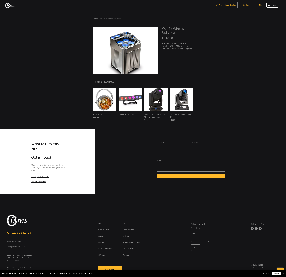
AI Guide (101, 255)
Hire (124, 223)
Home (95, 18)
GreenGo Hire (129, 248)
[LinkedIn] (38, 174)
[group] (143, 106)
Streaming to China (131, 242)
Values (101, 242)
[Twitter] (35, 174)
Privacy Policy (88, 273)
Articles (126, 236)
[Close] (283, 273)
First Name (160, 142)
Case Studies (128, 230)
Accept (276, 273)
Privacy (126, 255)
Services (101, 236)
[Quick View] (104, 99)
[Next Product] (196, 99)
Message (160, 160)
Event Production (105, 248)
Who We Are (103, 230)
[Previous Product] (89, 99)
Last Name (196, 142)
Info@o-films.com (14, 241)
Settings (266, 273)
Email (158, 151)
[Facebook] (32, 174)
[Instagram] (42, 174)
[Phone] (8, 232)
